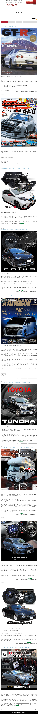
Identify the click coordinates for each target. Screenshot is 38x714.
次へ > (36, 709)
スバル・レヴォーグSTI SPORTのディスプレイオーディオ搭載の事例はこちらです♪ (14, 578)
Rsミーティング (7, 700)
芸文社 (5, 162)
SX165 (27, 283)
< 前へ (2, 709)
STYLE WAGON (7, 346)
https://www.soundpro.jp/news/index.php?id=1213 (29, 378)
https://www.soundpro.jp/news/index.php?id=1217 (29, 91)
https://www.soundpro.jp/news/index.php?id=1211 (29, 514)
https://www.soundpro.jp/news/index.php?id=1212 (29, 443)
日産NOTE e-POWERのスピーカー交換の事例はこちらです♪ (10, 223)
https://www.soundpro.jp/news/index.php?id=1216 (29, 163)
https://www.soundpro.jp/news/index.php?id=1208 (29, 707)
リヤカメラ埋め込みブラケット (25, 364)
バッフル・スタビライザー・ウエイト (13, 364)
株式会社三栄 (30, 349)
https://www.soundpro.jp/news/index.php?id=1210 (29, 579)
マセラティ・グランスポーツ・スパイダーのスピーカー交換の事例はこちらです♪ (14, 641)
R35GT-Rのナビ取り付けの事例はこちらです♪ (8, 705)
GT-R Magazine (6, 90)
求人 (34, 2)
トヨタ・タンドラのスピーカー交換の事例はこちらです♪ (10, 441)
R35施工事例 (5, 694)
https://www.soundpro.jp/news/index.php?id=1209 (29, 643)
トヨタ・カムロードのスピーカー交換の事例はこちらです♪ (10, 512)
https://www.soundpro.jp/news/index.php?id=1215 (29, 225)
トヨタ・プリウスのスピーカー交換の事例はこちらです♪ (10, 289)
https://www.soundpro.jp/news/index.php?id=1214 (29, 291)
